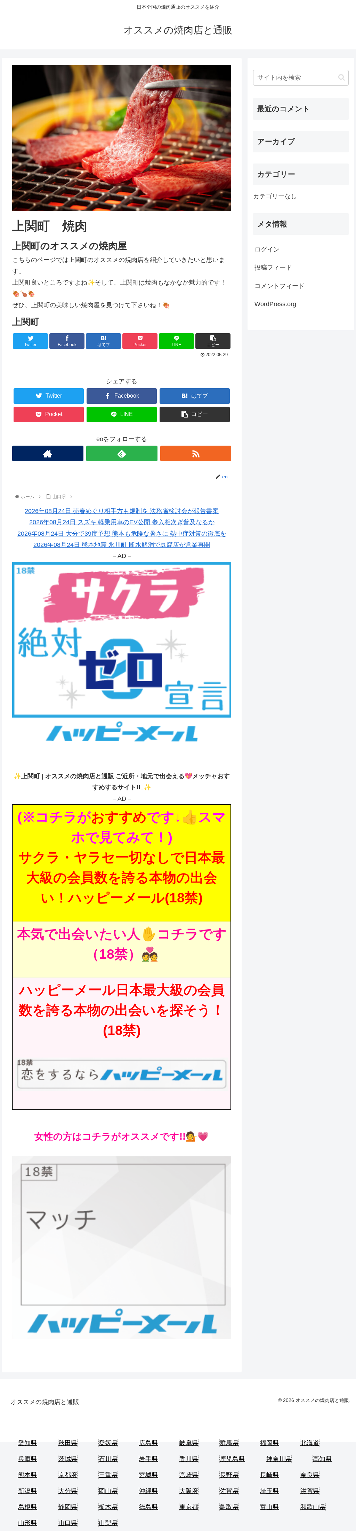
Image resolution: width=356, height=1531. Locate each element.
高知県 (322, 1459)
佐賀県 (229, 1491)
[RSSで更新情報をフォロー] (196, 453)
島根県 (27, 1507)
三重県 (108, 1475)
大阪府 (188, 1491)
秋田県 (67, 1443)
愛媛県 (108, 1443)
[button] (341, 77)
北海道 (309, 1443)
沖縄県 (148, 1491)
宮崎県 (188, 1475)
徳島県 (148, 1507)
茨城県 (67, 1459)
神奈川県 (278, 1459)
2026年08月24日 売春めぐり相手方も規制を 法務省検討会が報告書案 (122, 511)
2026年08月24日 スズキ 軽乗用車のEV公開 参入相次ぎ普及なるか (122, 522)
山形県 (27, 1523)
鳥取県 (229, 1507)
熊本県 (27, 1475)
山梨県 (108, 1523)
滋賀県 (309, 1491)
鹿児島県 (232, 1459)
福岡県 (269, 1443)
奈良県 (309, 1475)
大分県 (67, 1491)
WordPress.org (275, 304)
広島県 (148, 1443)
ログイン (267, 249)
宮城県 (148, 1475)
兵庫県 (27, 1459)
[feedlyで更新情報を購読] (121, 453)
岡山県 (108, 1491)
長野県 (229, 1475)
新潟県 (27, 1491)
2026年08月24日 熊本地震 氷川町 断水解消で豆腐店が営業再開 (121, 544)
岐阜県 (188, 1443)
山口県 (67, 1523)
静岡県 (67, 1507)
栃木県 (108, 1507)
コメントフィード (279, 285)
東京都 (188, 1507)
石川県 (108, 1459)
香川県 (188, 1459)
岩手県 (148, 1459)
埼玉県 (269, 1491)
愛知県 (27, 1443)
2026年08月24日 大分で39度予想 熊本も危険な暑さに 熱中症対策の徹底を (121, 533)
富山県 (269, 1507)
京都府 (67, 1475)
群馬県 (229, 1443)
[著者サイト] (47, 453)
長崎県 (269, 1475)
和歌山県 (312, 1507)
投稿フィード (273, 267)
